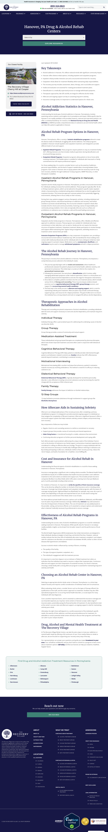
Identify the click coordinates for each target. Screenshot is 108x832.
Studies (73, 355)
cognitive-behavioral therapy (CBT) (67, 284)
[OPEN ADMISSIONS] (39, 14)
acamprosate (82, 242)
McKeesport (44, 679)
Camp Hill (43, 669)
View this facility (21, 104)
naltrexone (45, 244)
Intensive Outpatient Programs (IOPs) (54, 235)
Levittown (13, 679)
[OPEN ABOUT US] (70, 14)
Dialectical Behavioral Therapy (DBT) (53, 378)
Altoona (43, 666)
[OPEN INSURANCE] (24, 14)
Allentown (13, 666)
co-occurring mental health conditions (65, 286)
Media (73, 679)
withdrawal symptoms (72, 244)
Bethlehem (75, 666)
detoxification (77, 273)
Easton (73, 669)
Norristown (14, 682)
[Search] (104, 7)
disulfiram (91, 242)
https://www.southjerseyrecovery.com (22, 93)
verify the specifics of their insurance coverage (84, 485)
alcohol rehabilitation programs (79, 139)
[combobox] (89, 7)
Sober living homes (49, 434)
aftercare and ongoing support (78, 288)
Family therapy (46, 390)
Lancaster (43, 675)
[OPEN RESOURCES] (85, 14)
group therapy (85, 284)
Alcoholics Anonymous (49, 401)
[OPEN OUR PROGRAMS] (57, 14)
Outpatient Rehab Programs (52, 157)
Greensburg (44, 672)
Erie (11, 672)
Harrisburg (13, 675)
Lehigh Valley (75, 675)
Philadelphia (44, 682)
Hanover (74, 672)
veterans (83, 502)
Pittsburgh (75, 682)
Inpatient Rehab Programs (52, 150)
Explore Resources (54, 43)
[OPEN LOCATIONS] (10, 14)
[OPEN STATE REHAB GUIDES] (105, 14)
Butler (12, 669)
